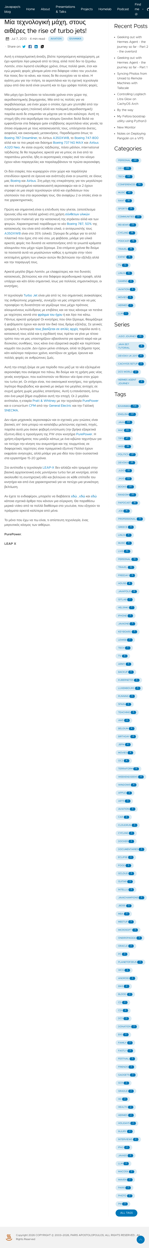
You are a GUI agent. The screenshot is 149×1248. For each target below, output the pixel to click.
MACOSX (125, 1171)
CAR (122, 817)
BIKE (122, 986)
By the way (125, 110)
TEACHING (126, 712)
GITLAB (124, 599)
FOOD (123, 865)
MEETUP (125, 922)
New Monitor (126, 127)
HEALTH (124, 1107)
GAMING (125, 281)
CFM (32, 405)
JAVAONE (125, 624)
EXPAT (124, 257)
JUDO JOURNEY (129, 336)
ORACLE (125, 946)
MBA (122, 914)
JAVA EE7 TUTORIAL (130, 346)
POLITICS (126, 454)
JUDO (124, 471)
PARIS (123, 1188)
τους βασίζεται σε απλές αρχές (56, 329)
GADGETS (125, 1075)
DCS (122, 1018)
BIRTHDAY (126, 736)
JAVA (124, 422)
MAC (123, 430)
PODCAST (126, 241)
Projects (87, 9)
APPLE (124, 793)
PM (122, 1204)
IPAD (123, 1147)
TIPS (123, 438)
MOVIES (124, 297)
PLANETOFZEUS (129, 962)
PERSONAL (127, 160)
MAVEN (124, 1180)
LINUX (124, 273)
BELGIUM (125, 728)
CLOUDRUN (126, 825)
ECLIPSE (124, 857)
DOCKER (125, 841)
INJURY (124, 1131)
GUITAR (124, 881)
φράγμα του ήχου (50, 314)
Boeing (16, 181)
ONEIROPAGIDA (129, 938)
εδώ (74, 496)
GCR (122, 1083)
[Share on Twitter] (24, 46)
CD (121, 1002)
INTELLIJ (125, 890)
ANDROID (125, 978)
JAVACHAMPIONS (130, 898)
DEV (123, 168)
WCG (123, 970)
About (45, 9)
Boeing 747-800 (86, 138)
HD (121, 1099)
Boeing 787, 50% (79, 224)
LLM (122, 313)
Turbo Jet (31, 295)
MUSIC (124, 192)
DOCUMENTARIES (130, 849)
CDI (122, 1010)
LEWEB (124, 640)
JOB (123, 511)
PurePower (90, 400)
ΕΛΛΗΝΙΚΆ (127, 406)
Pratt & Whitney (44, 400)
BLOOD (124, 994)
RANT (124, 201)
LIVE (123, 551)
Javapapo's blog (12, 9)
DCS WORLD (127, 372)
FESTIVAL (125, 1059)
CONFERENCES (129, 184)
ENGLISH (126, 414)
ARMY (123, 664)
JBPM (123, 744)
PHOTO (124, 1196)
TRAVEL (125, 249)
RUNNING (125, 696)
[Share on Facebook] (30, 46)
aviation (56, 39)
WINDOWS (126, 785)
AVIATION (125, 289)
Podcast (123, 9)
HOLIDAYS (126, 1123)
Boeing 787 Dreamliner (20, 138)
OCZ (122, 761)
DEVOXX (125, 463)
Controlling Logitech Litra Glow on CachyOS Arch (131, 99)
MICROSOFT (127, 930)
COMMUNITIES (128, 217)
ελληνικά (75, 39)
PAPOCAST (127, 503)
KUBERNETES (127, 680)
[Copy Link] (42, 46)
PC (121, 954)
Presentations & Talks (65, 9)
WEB (123, 446)
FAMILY (124, 1043)
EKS (122, 1034)
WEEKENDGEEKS (130, 777)
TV (122, 265)
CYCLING (125, 233)
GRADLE (125, 1091)
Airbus (31, 181)
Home (30, 9)
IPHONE (124, 616)
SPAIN (123, 704)
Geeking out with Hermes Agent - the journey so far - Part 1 (132, 62)
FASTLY (124, 1051)
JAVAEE (124, 1155)
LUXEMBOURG (128, 688)
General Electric (60, 405)
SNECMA (11, 410)
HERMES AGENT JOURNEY (130, 382)
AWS (123, 720)
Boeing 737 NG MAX (68, 142)
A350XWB (61, 138)
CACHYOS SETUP (130, 364)
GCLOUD (125, 873)
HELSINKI (125, 607)
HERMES (124, 305)
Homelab (104, 9)
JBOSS (123, 906)
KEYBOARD (126, 632)
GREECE (125, 527)
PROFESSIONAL (129, 519)
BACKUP (125, 672)
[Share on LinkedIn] (36, 46)
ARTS (123, 801)
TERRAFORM (127, 769)
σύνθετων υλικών (77, 214)
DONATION (126, 1026)
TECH (124, 176)
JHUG (124, 479)
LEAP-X (48, 467)
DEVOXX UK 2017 (130, 356)
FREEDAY (125, 575)
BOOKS (125, 487)
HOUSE (124, 583)
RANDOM (126, 495)
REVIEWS (126, 225)
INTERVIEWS (127, 1139)
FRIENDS (125, 1067)
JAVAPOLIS (126, 591)
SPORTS (125, 209)
